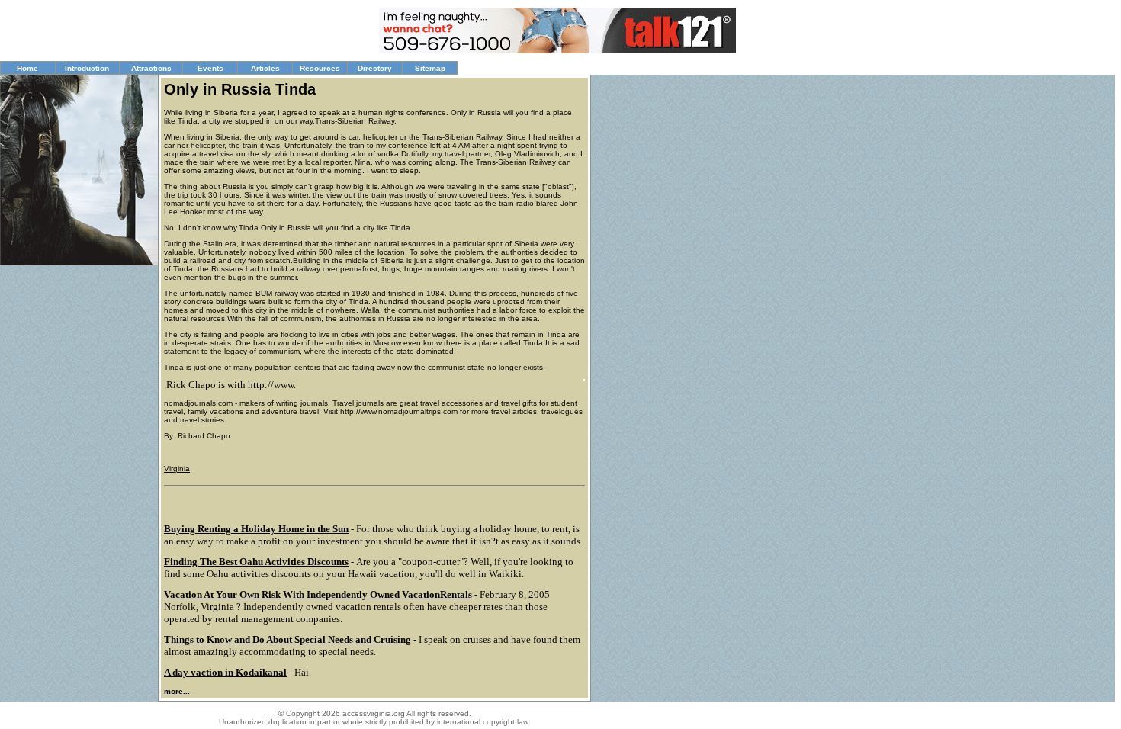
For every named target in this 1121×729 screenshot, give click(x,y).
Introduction (87, 68)
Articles (265, 68)
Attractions (151, 68)
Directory (375, 68)
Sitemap (430, 68)
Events (210, 68)
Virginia (177, 468)
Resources (320, 68)
